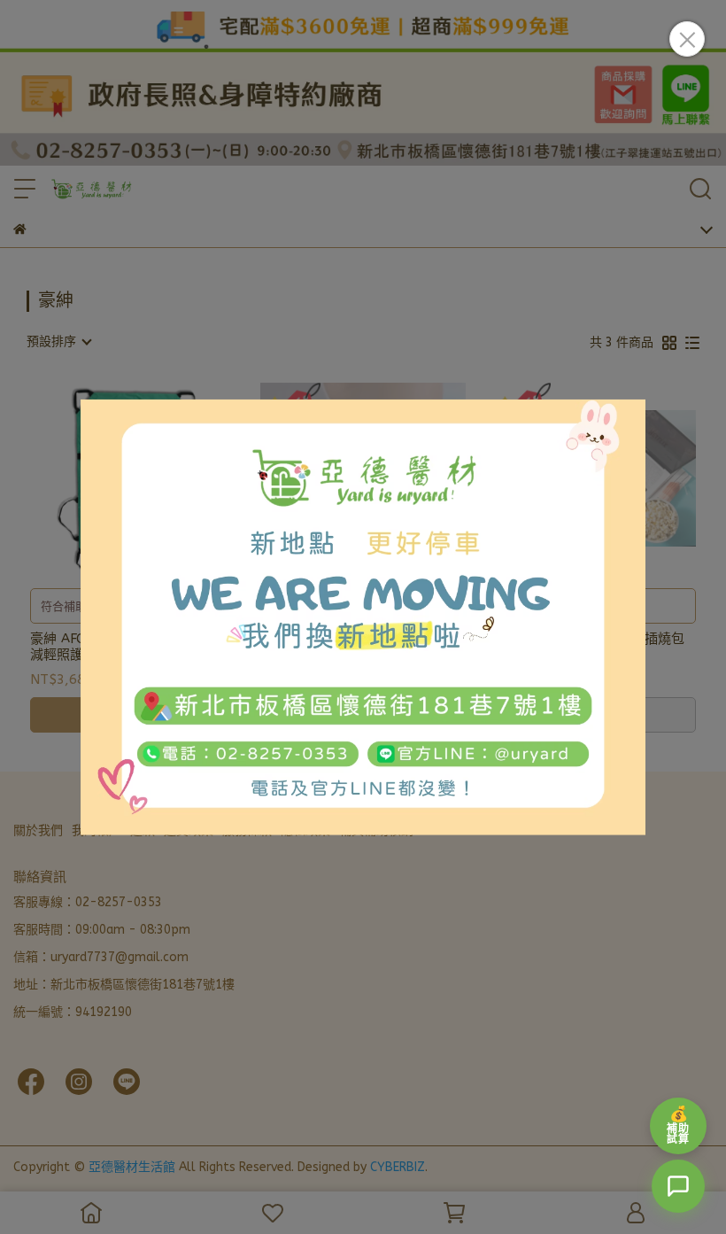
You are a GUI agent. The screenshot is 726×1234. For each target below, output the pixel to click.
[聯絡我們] (678, 1186)
